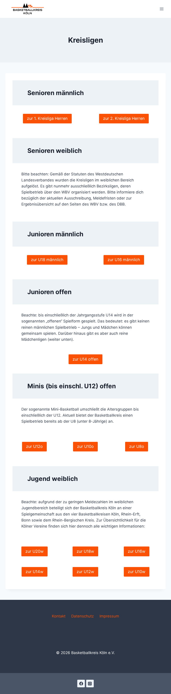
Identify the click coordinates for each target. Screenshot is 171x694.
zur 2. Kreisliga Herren (124, 118)
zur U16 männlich (124, 259)
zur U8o (136, 446)
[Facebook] (81, 683)
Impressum (109, 616)
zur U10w (136, 571)
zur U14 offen (85, 359)
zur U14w (34, 571)
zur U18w (85, 551)
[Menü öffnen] (161, 8)
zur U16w (136, 551)
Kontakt (58, 616)
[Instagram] (90, 683)
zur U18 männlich (47, 259)
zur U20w (34, 551)
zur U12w (85, 571)
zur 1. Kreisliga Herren (47, 118)
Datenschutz (82, 616)
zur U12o (34, 446)
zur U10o (85, 446)
